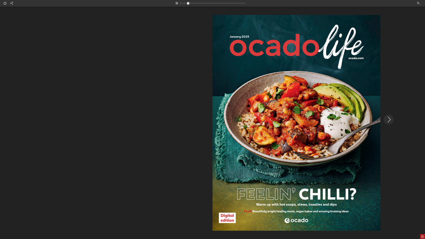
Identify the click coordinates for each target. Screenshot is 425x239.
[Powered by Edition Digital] (422, 236)
